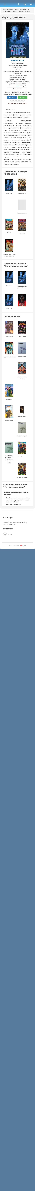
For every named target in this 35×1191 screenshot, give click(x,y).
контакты (16, 522)
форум (10, 522)
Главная (5, 9)
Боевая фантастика (10, 11)
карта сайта (22, 522)
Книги (11, 9)
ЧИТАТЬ (23, 97)
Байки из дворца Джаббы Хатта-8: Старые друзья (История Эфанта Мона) (9, 459)
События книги (17, 89)
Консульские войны (19, 65)
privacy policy (12, 524)
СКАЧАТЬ (12, 97)
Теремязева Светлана (21, 82)
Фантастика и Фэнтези (22, 9)
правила (5, 524)
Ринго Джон (20, 63)
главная (5, 522)
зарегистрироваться (13, 504)
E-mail (10, 534)
